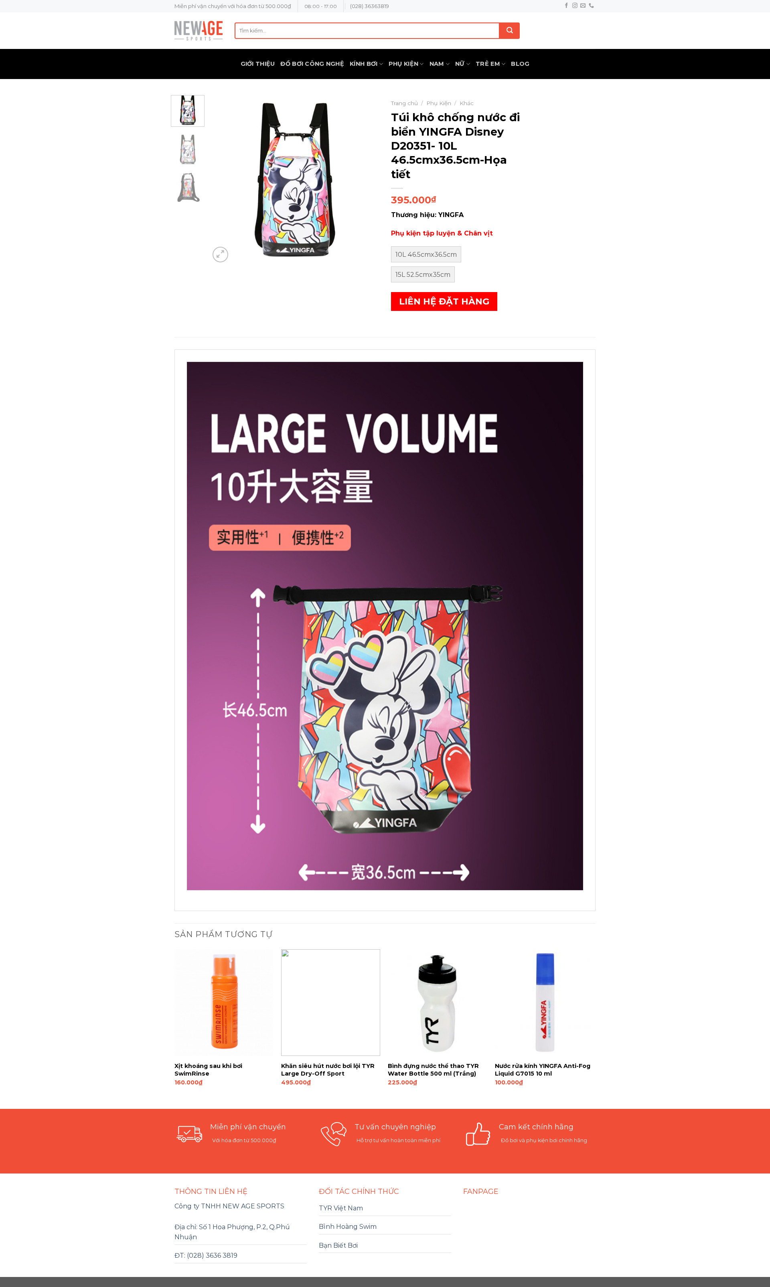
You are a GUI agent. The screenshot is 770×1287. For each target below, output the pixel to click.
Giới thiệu (258, 63)
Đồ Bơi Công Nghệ (312, 63)
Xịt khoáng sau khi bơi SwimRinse (208, 1069)
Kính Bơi (363, 63)
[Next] (366, 180)
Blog (520, 63)
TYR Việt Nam (341, 1208)
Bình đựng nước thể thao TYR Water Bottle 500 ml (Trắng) (433, 1069)
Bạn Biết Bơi (338, 1245)
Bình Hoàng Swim (348, 1226)
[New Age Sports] (198, 31)
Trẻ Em (488, 63)
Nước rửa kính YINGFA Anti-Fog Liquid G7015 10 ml (542, 1069)
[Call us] (591, 6)
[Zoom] (220, 254)
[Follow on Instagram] (575, 6)
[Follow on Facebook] (566, 6)
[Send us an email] (583, 6)
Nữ (460, 63)
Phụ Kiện (403, 63)
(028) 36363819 (369, 6)
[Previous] (223, 180)
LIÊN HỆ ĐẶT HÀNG (444, 301)
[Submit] (510, 30)
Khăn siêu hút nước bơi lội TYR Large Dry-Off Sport (328, 1069)
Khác (467, 103)
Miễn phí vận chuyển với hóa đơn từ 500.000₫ (232, 6)
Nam (437, 63)
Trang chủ (404, 103)
